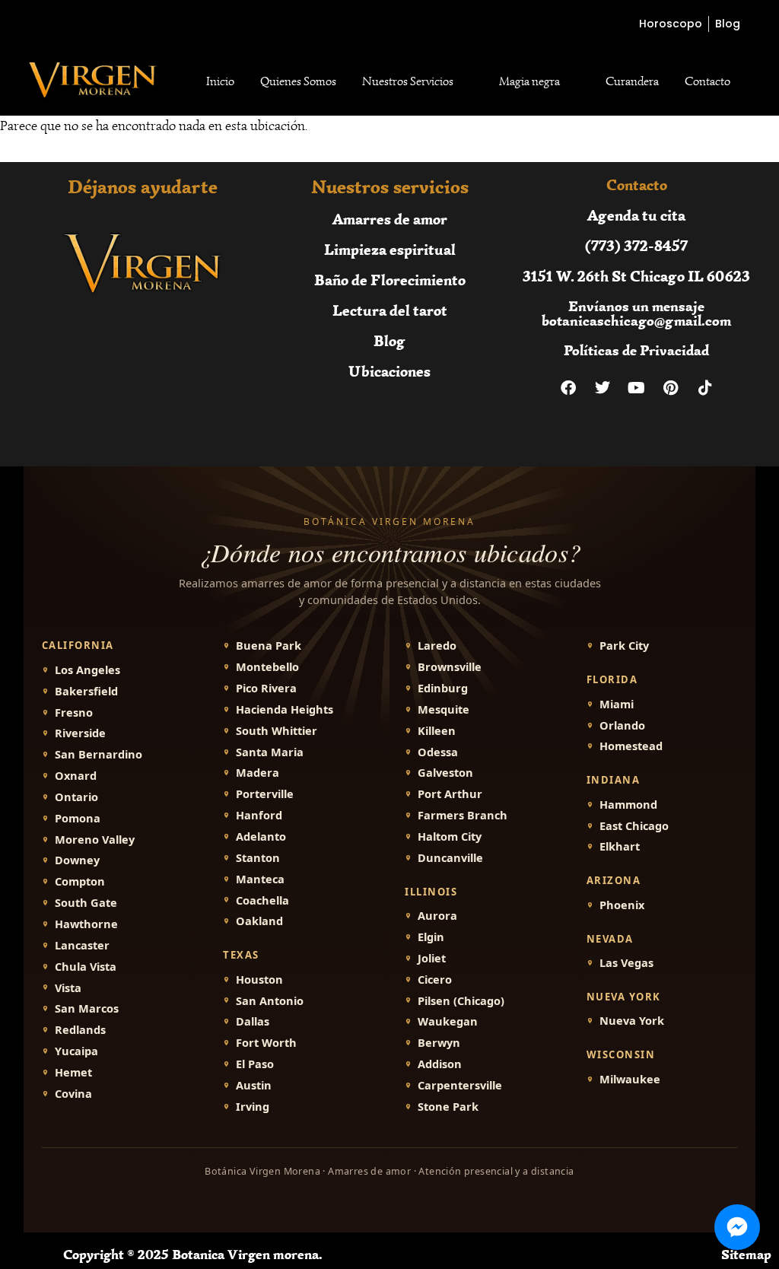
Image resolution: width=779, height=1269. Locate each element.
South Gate (86, 902)
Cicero (435, 979)
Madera (257, 772)
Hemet (73, 1072)
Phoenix (621, 905)
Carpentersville (460, 1085)
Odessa (438, 752)
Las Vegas (626, 963)
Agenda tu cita (636, 215)
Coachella (262, 900)
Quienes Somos (298, 81)
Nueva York (631, 1020)
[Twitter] (602, 388)
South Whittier (276, 731)
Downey (77, 860)
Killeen (437, 731)
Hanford (259, 815)
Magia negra (529, 81)
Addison (440, 1064)
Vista (68, 988)
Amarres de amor (389, 218)
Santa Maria (270, 752)
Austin (254, 1085)
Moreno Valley (95, 839)
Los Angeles (87, 670)
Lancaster (82, 945)
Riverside (80, 733)
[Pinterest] (671, 388)
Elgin (431, 937)
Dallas (252, 1021)
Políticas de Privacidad (636, 350)
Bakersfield (86, 691)
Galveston (445, 772)
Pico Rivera (266, 688)
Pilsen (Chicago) (461, 1001)
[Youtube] (637, 388)
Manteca (260, 879)
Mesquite (443, 709)
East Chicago (634, 826)
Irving (252, 1106)
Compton (80, 881)
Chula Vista (85, 966)
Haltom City (450, 836)
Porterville (265, 794)
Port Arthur (450, 794)
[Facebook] (568, 388)
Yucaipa (76, 1051)
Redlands (80, 1030)
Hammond (628, 804)
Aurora (437, 915)
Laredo (437, 645)
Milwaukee (629, 1079)
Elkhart (619, 846)
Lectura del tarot (389, 310)
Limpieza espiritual (390, 249)
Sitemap (746, 1254)
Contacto (707, 81)
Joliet (432, 958)
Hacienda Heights (284, 709)
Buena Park (268, 645)
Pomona (77, 818)
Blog (389, 340)
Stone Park (448, 1106)
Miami (616, 704)
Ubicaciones (389, 371)
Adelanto (261, 836)
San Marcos (87, 1008)
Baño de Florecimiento (390, 279)
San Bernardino (98, 754)
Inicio (220, 81)
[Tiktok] (705, 388)
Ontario (76, 797)
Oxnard (76, 775)
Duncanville (450, 858)
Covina (73, 1093)
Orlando (622, 725)
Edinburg (443, 688)
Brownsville (450, 667)
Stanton (258, 858)
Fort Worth (266, 1042)
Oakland (259, 921)
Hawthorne (86, 924)
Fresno (74, 712)
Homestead (631, 746)
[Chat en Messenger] (737, 1227)
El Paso (255, 1064)
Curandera (632, 81)
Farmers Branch (462, 815)
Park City (624, 645)
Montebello (267, 667)
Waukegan (448, 1021)
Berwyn (439, 1042)
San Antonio (270, 1001)
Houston (259, 979)
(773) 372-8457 (636, 245)
